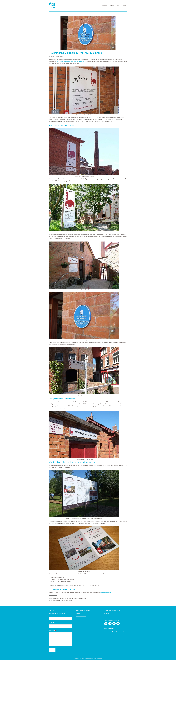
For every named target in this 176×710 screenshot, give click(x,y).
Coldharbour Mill (94, 117)
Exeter (123, 631)
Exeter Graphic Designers (115, 631)
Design (70, 598)
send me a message (105, 592)
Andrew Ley (52, 5)
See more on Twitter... (81, 616)
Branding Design (64, 598)
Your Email (51, 622)
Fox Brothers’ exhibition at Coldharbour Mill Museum (70, 61)
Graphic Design (76, 598)
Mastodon (112, 628)
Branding (57, 598)
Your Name (51, 615)
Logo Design (83, 598)
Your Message (52, 630)
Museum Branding (68, 600)
